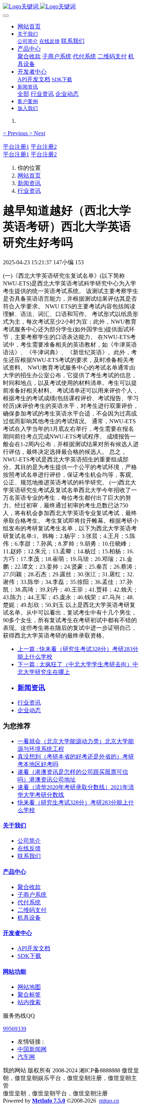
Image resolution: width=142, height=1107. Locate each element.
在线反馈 (29, 848)
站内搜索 (29, 1002)
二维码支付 (32, 910)
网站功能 (14, 971)
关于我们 (14, 825)
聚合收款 (29, 887)
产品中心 (14, 872)
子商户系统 (32, 895)
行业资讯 (29, 191)
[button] (16, 133)
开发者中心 (17, 933)
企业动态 (29, 710)
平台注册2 (44, 147)
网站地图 (29, 987)
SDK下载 (29, 956)
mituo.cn (109, 1101)
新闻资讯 (29, 183)
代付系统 (29, 902)
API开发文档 (33, 948)
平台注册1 (16, 147)
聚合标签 (29, 994)
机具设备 (29, 918)
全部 (23, 94)
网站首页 (29, 26)
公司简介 (29, 841)
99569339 (14, 1029)
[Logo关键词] (71, 7)
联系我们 (29, 856)
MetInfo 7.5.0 (48, 1101)
